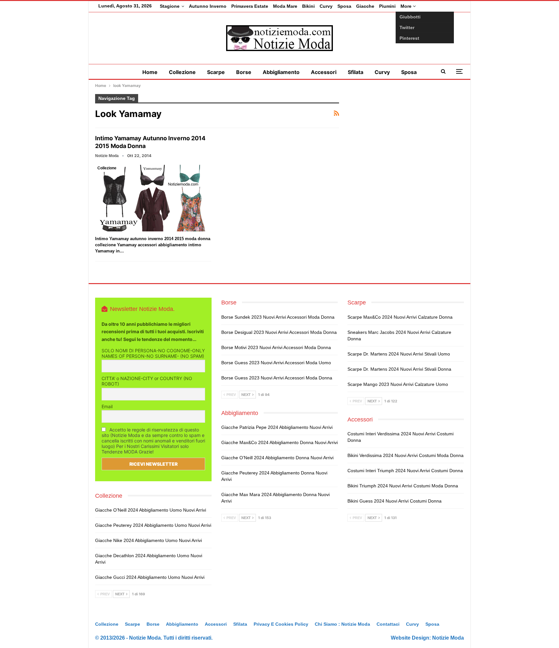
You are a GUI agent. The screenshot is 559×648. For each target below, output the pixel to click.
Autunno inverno (207, 6)
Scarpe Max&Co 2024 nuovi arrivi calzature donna (400, 317)
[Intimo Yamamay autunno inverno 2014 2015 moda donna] (153, 197)
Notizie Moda (448, 638)
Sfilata (355, 72)
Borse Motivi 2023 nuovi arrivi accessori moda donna (276, 347)
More (406, 6)
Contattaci (388, 624)
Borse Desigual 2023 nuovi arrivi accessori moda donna (279, 332)
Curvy (326, 6)
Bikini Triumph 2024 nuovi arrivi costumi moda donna (402, 485)
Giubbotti (410, 16)
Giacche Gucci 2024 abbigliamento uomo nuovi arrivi (149, 577)
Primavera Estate (249, 6)
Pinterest (409, 38)
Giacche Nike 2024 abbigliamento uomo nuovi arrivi (148, 540)
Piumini (387, 6)
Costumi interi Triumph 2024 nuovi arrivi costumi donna (405, 470)
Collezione (182, 72)
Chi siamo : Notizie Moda (342, 624)
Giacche (365, 6)
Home (150, 72)
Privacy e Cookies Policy (281, 624)
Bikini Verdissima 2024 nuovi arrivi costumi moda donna (405, 455)
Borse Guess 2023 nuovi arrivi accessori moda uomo (276, 362)
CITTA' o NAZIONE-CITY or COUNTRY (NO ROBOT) (147, 381)
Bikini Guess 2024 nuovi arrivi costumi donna (394, 501)
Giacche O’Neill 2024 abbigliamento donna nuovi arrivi (277, 457)
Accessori (323, 72)
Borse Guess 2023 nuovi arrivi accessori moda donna (276, 377)
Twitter (407, 27)
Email (107, 406)
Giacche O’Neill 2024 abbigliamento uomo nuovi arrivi (150, 510)
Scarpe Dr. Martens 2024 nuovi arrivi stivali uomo (398, 353)
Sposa (344, 6)
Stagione (170, 6)
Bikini (308, 6)
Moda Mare (285, 6)
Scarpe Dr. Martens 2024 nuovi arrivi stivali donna (399, 369)
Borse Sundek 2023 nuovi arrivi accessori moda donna (277, 317)
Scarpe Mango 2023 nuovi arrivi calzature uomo (397, 384)
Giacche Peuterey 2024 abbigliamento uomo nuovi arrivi (153, 525)
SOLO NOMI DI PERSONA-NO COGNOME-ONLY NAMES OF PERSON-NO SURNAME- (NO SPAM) (153, 353)
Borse (243, 72)
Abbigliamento (281, 72)
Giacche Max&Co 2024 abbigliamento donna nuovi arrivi (279, 442)
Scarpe (216, 72)
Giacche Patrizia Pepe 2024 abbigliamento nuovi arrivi (277, 427)
